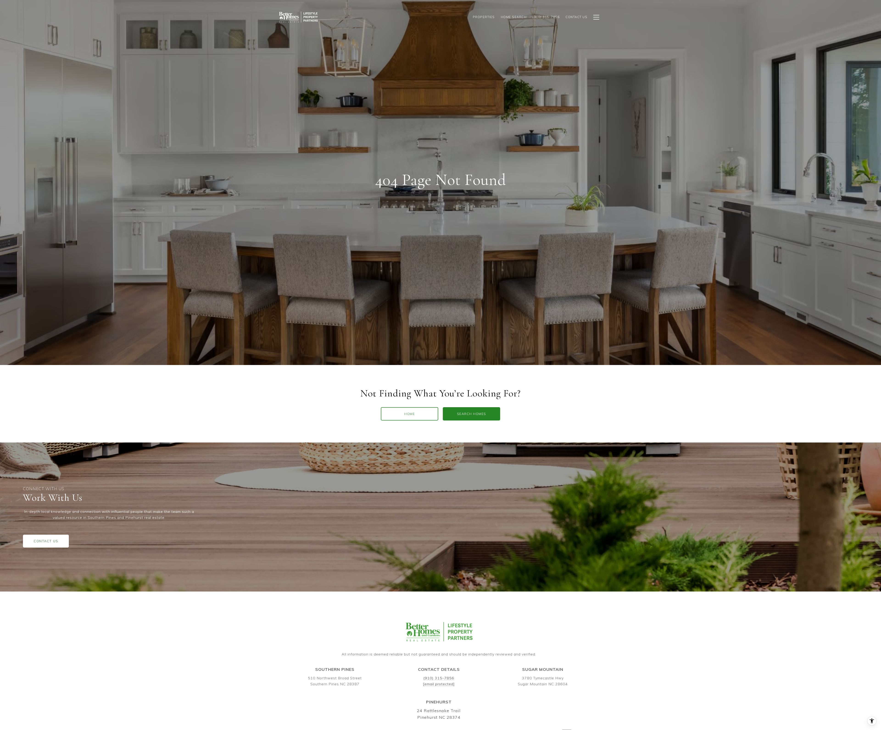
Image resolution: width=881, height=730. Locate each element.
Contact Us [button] (46, 541)
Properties (484, 17)
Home (409, 414)
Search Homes (471, 414)
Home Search (514, 17)
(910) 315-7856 (438, 678)
